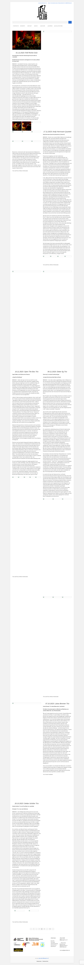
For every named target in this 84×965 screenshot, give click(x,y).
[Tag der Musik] (36, 943)
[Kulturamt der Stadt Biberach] (18, 943)
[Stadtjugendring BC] (43, 943)
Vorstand (53, 942)
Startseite (16, 25)
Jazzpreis (50, 25)
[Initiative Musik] (27, 943)
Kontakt (29, 25)
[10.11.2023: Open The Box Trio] (26, 320)
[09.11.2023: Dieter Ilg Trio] (57, 320)
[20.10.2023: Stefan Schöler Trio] (26, 751)
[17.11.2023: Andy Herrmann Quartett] (57, 80)
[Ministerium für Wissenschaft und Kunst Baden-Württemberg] (35, 938)
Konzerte (22, 25)
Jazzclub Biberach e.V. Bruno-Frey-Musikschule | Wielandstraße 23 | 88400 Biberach (55, 3)
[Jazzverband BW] (20, 938)
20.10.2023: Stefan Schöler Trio (27, 803)
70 (50, 928)
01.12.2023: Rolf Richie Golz (27, 53)
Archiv (36, 25)
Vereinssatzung (54, 943)
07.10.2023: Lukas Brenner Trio (57, 704)
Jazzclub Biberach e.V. (43, 958)
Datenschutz (54, 945)
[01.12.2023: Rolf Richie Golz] (26, 40)
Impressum (53, 946)
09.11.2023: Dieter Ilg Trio (57, 372)
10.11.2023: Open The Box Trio (26, 372)
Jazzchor (42, 25)
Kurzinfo (52, 940)
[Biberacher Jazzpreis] (19, 948)
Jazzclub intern (58, 25)
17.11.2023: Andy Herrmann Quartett (57, 132)
